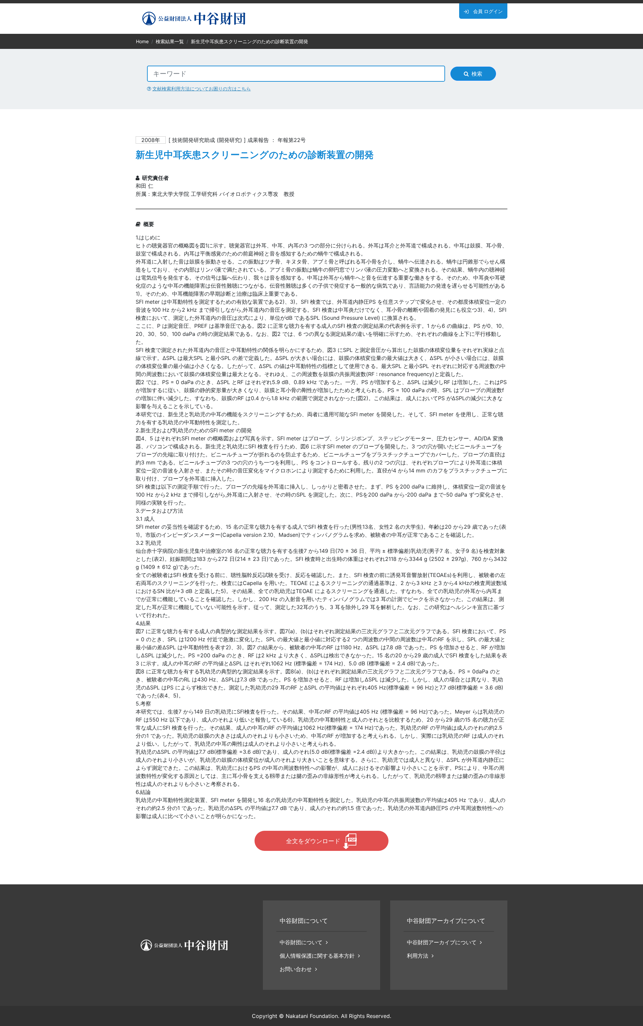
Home (142, 41)
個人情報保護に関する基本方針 (317, 955)
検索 (477, 73)
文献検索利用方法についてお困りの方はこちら (201, 88)
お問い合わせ (296, 969)
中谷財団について (301, 942)
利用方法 (417, 955)
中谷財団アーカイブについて (442, 942)
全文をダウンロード (313, 841)
